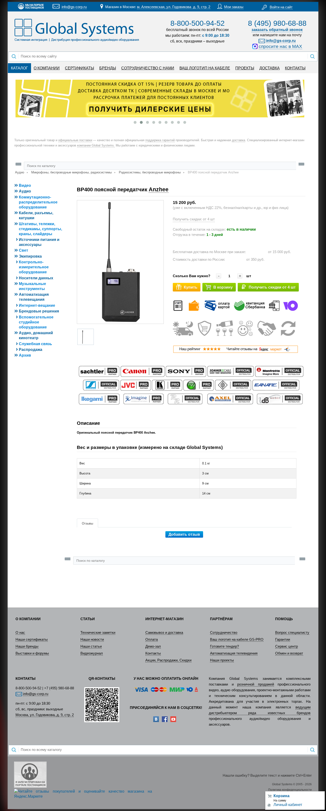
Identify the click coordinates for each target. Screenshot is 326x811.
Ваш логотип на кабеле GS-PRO (236, 639)
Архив (25, 355)
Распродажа (30, 350)
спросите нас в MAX (280, 46)
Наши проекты (222, 660)
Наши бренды (27, 646)
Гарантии (282, 639)
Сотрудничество (223, 632)
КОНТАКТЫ (295, 68)
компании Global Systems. (96, 145)
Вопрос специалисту (292, 632)
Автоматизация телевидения (234, 653)
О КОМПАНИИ (47, 68)
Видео (25, 185)
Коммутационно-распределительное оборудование (38, 202)
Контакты (153, 653)
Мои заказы (233, 7)
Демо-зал (153, 646)
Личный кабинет (287, 805)
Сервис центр (286, 646)
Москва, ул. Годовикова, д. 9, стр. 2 (45, 715)
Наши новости (92, 639)
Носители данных (36, 278)
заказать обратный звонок (277, 30)
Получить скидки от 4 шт (272, 287)
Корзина (281, 796)
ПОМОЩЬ (284, 619)
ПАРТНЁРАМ (221, 619)
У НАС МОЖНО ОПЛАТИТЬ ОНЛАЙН (166, 679)
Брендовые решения (39, 311)
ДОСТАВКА (269, 68)
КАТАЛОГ (19, 68)
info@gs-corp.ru (74, 7)
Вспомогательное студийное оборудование (36, 322)
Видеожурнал (91, 653)
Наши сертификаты (32, 639)
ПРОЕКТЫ (244, 68)
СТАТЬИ (87, 619)
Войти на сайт (281, 7)
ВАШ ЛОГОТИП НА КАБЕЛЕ (204, 68)
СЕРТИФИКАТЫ (79, 68)
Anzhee (158, 189)
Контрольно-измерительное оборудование (34, 267)
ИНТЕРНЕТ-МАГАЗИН (164, 619)
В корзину (223, 287)
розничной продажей (255, 684)
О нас (20, 632)
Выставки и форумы (32, 653)
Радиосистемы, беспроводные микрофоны (150, 172)
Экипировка (30, 256)
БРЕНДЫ (107, 68)
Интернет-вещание (37, 305)
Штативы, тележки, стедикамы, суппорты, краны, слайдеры (40, 229)
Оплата (151, 639)
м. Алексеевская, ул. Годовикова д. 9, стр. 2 (173, 7)
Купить (190, 287)
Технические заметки (97, 632)
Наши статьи (91, 646)
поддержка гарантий (160, 140)
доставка (238, 140)
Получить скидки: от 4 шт (194, 219)
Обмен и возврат (289, 653)
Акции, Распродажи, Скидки (168, 660)
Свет (23, 250)
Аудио (19, 172)
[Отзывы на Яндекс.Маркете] (235, 352)
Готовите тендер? (224, 646)
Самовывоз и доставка (164, 632)
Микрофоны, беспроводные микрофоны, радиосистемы (71, 172)
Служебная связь (35, 344)
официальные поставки (75, 140)
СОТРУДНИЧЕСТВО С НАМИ (147, 68)
